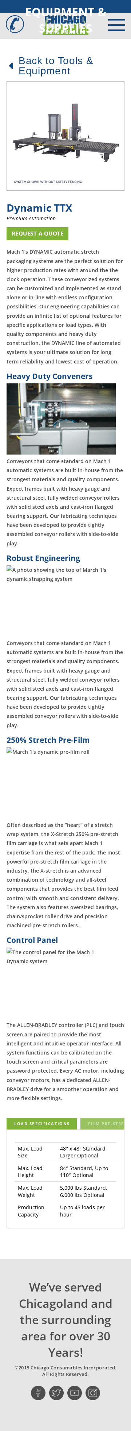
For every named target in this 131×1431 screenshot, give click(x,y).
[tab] (42, 1124)
